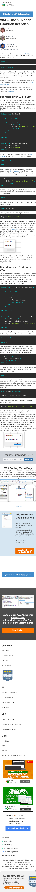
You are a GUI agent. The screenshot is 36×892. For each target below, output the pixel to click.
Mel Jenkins (9, 30)
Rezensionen (6, 666)
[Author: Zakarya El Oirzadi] (2, 46)
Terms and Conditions (10, 848)
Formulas (5, 741)
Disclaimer (5, 838)
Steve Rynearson (11, 38)
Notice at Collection (8, 855)
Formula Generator (9, 693)
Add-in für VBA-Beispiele (17, 819)
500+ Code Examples (9, 729)
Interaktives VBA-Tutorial (11, 724)
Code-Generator (8, 719)
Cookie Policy (7, 845)
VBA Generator (7, 697)
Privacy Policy (7, 841)
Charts (4, 751)
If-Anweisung (14, 171)
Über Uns (5, 651)
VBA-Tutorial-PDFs (15, 823)
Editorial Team (7, 656)
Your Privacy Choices (12, 852)
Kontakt (5, 661)
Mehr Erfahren (18, 630)
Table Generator (8, 702)
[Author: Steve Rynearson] (2, 38)
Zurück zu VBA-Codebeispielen (17, 14)
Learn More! (18, 507)
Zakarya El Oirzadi (12, 46)
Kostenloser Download (25, 550)
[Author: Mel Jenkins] (2, 30)
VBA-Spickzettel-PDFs (16, 821)
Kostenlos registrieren (18, 828)
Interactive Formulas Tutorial (13, 756)
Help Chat (5, 707)
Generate (28, 459)
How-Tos (5, 746)
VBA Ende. (11, 91)
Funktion (28, 54)
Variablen (15, 229)
